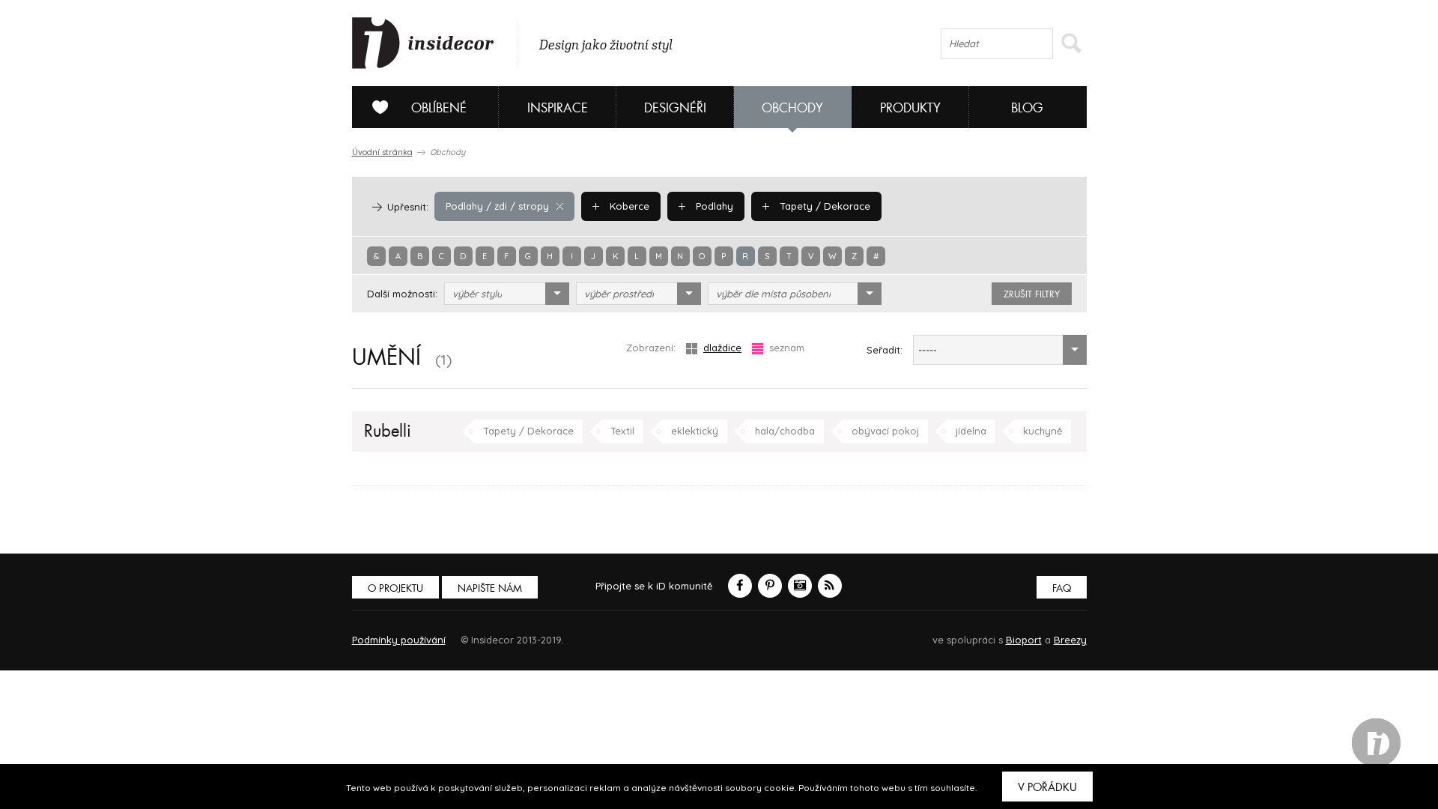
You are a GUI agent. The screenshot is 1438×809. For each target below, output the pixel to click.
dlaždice (722, 348)
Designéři (675, 108)
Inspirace (557, 108)
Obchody (792, 108)
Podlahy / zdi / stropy (497, 206)
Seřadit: (884, 350)
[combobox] (506, 293)
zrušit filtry (1032, 294)
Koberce (628, 206)
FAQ (1061, 588)
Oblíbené (439, 108)
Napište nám (490, 588)
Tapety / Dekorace (823, 206)
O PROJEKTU (395, 588)
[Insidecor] (423, 43)
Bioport (1024, 640)
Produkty (910, 108)
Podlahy (713, 206)
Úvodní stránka (382, 152)
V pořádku (1047, 787)
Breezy (1070, 640)
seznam (786, 348)
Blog (1027, 108)
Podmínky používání (399, 640)
